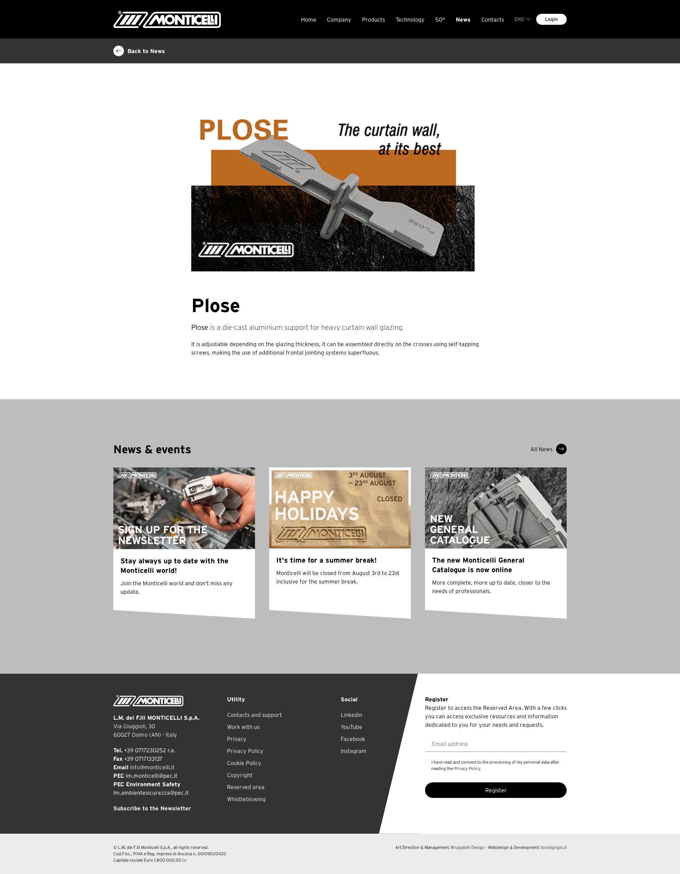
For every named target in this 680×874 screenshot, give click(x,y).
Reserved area (246, 787)
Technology (410, 19)
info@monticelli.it (152, 767)
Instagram (354, 751)
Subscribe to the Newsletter (152, 808)
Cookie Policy (244, 763)
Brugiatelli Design (467, 847)
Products (373, 19)
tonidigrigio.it (554, 847)
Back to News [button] (146, 51)
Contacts (492, 19)
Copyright (240, 775)
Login (551, 19)
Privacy (236, 739)
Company (339, 19)
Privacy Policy (245, 751)
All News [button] (541, 449)
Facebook (353, 739)
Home (308, 19)
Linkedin (351, 715)
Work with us (243, 727)
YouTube (351, 727)
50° (440, 19)
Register (496, 790)
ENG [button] (519, 19)
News (463, 19)
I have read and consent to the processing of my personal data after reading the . (495, 765)
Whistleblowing (246, 799)
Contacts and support (254, 715)
